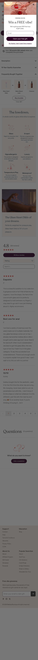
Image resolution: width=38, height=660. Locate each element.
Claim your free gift (20, 39)
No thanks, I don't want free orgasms (20, 43)
